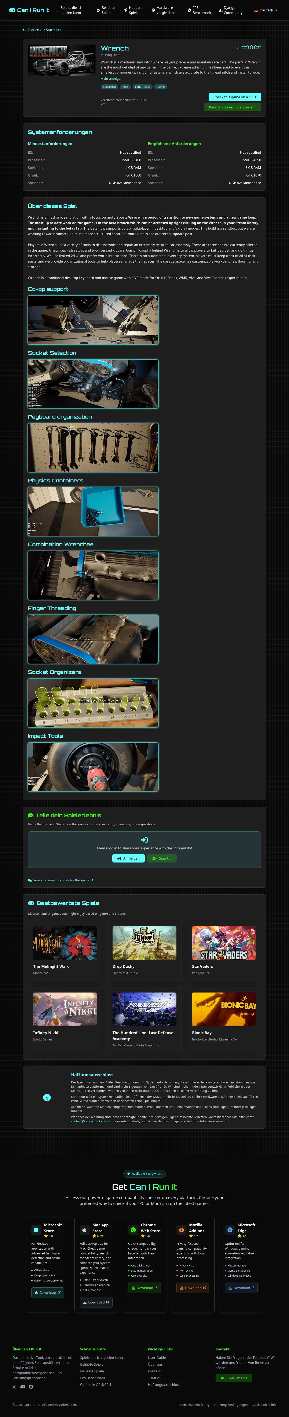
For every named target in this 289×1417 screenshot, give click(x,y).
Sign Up (165, 858)
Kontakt (154, 1371)
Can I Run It (31, 1405)
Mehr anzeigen (111, 79)
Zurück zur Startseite (44, 29)
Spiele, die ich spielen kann (101, 1357)
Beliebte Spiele (91, 1364)
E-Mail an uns (236, 1378)
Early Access (142, 87)
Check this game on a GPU (235, 97)
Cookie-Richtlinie (265, 1405)
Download (48, 1292)
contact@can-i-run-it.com (89, 1121)
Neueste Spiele (92, 1371)
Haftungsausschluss (164, 1384)
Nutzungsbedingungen (231, 1405)
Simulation (109, 87)
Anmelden (131, 858)
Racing (161, 87)
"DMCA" (154, 1378)
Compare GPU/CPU (95, 1384)
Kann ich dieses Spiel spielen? (232, 107)
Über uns (155, 1364)
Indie (125, 87)
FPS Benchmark (92, 1378)
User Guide (157, 1357)
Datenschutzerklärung (193, 1405)
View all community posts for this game (61, 880)
